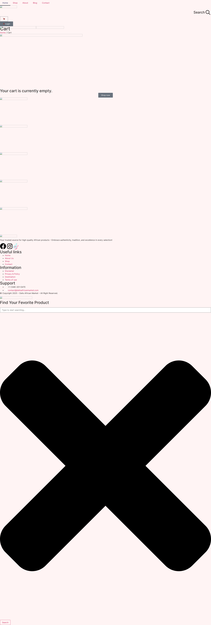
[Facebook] (3, 246)
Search (199, 12)
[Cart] (4, 18)
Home (5, 3)
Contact (45, 3)
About (25, 3)
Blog (35, 3)
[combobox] (105, 310)
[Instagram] (10, 246)
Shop (15, 3)
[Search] (208, 12)
